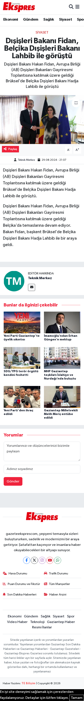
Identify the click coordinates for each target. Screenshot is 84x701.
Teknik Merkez (26, 160)
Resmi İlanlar (42, 627)
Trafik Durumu (58, 573)
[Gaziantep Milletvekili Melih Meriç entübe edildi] (62, 397)
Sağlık (48, 19)
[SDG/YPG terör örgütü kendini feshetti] (22, 358)
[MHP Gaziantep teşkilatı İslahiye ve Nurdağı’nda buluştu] (62, 358)
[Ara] (71, 7)
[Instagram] (42, 560)
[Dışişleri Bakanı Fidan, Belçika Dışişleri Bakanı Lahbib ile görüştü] (42, 119)
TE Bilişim (28, 683)
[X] (34, 560)
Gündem (30, 19)
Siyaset (65, 19)
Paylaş (12, 149)
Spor (71, 616)
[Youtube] (49, 560)
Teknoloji (37, 622)
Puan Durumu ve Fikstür (24, 584)
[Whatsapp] (57, 560)
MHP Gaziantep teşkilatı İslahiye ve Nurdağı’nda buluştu (60, 375)
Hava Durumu (18, 573)
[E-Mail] (31, 287)
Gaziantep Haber (61, 622)
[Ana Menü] (77, 7)
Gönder (13, 481)
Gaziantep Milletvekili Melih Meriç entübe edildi (61, 414)
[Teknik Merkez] (14, 281)
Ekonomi (10, 19)
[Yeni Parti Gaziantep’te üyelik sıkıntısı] (22, 322)
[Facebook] (26, 560)
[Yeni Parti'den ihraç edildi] (22, 397)
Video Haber (17, 622)
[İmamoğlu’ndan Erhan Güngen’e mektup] (62, 322)
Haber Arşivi (57, 594)
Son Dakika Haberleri (21, 594)
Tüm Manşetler (59, 584)
